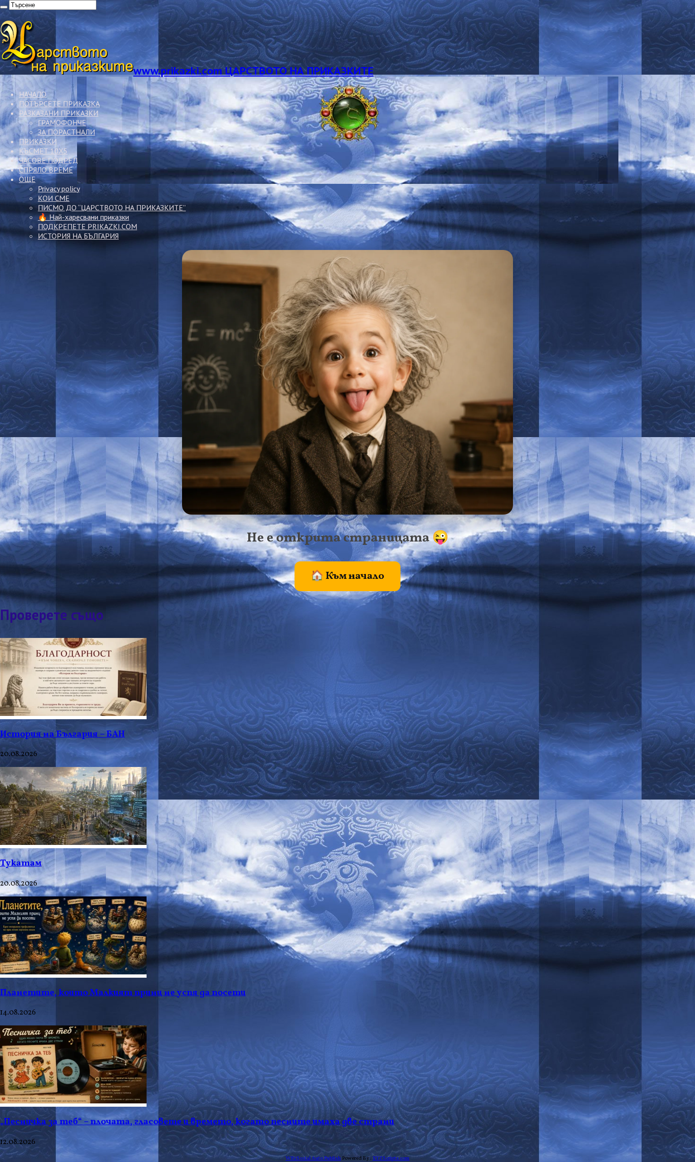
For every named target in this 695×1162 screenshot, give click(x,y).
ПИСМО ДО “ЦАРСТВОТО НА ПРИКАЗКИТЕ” (112, 207)
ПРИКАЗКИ (38, 141)
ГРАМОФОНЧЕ (62, 122)
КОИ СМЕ (54, 198)
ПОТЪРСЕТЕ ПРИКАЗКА (59, 103)
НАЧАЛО (32, 94)
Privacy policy (59, 188)
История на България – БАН (62, 734)
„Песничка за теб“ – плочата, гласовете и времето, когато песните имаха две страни (197, 1122)
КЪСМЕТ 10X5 (43, 150)
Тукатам (21, 863)
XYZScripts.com (391, 1158)
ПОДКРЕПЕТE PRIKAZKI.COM (87, 226)
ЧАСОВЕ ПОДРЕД (48, 160)
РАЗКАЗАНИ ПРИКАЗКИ (58, 113)
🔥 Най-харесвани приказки (83, 217)
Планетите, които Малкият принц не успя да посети (123, 993)
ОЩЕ (27, 179)
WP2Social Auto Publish (313, 1158)
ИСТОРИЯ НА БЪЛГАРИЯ (78, 236)
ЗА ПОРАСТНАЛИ (66, 132)
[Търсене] (4, 7)
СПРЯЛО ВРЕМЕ (46, 169)
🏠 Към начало (347, 576)
